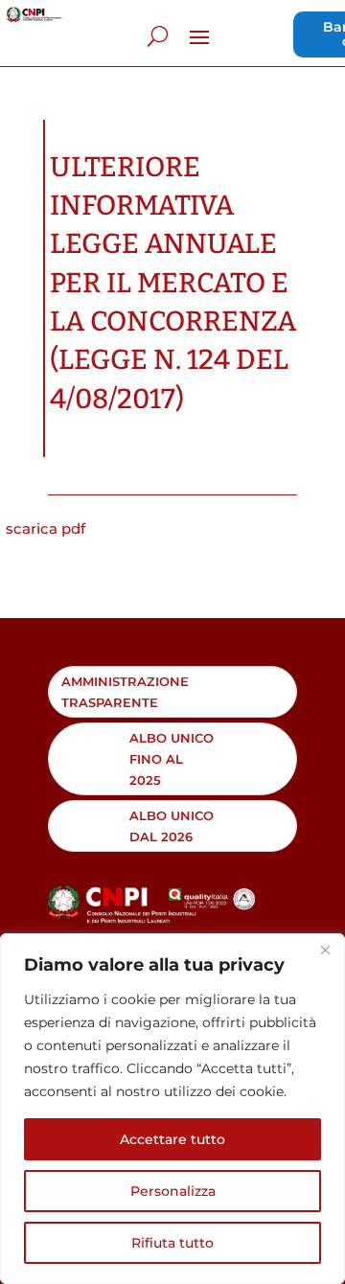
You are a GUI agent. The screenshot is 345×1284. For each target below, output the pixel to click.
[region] (172, 1108)
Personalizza (173, 1191)
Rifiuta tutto (172, 1242)
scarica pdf (45, 528)
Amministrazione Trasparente (125, 692)
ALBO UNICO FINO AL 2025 (171, 759)
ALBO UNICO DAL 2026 (171, 826)
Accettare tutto (172, 1139)
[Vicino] (324, 949)
